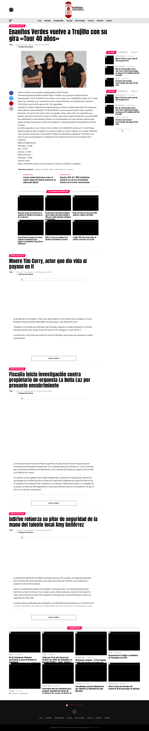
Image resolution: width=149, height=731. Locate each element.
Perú (52, 169)
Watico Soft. (94, 727)
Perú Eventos (60, 169)
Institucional (80, 20)
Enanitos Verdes (42, 169)
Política (91, 20)
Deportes (100, 20)
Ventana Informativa (25, 47)
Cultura (69, 20)
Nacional (48, 20)
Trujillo (70, 169)
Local (39, 20)
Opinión (108, 20)
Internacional (58, 20)
